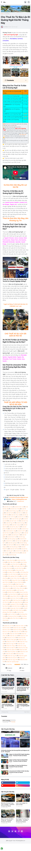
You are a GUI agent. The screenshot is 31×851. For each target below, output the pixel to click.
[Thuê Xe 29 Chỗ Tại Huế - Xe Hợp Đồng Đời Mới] (8, 682)
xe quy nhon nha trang (15, 596)
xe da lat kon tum (12, 536)
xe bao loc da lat (9, 653)
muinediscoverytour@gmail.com (18, 497)
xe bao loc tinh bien (14, 633)
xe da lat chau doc (15, 515)
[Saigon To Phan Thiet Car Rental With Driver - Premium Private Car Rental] (4, 761)
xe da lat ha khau (15, 553)
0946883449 (20, 501)
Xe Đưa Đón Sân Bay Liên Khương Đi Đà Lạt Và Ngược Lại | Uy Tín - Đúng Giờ (15, 751)
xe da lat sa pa (12, 554)
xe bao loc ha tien (18, 631)
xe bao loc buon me (12, 657)
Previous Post (5, 712)
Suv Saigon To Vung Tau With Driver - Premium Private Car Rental (18, 766)
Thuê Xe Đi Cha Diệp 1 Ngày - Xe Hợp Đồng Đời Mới (23, 706)
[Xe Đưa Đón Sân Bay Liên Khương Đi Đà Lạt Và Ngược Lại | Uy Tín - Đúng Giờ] (15, 739)
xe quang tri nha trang (15, 604)
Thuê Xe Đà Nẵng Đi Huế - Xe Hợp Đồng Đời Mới (7, 706)
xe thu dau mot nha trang (14, 586)
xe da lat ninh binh (14, 548)
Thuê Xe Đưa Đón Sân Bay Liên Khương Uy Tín (15, 219)
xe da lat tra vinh (21, 516)
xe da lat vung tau (16, 525)
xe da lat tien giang (16, 518)
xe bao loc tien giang (11, 639)
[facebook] (8, 782)
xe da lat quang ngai (12, 538)
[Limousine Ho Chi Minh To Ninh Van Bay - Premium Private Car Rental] (4, 772)
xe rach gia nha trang (19, 566)
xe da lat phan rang (10, 531)
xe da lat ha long (19, 551)
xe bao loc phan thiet (12, 649)
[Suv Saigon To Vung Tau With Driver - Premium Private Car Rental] (4, 767)
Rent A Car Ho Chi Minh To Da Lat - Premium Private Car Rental (7, 820)
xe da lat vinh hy (21, 531)
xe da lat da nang (19, 541)
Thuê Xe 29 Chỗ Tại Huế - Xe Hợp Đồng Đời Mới (8, 688)
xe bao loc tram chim (12, 641)
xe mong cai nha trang (13, 616)
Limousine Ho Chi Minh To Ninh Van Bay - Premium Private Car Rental (19, 771)
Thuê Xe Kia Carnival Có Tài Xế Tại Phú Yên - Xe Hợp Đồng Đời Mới (23, 689)
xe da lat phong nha (14, 546)
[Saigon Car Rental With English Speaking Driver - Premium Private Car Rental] (4, 756)
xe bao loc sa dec (14, 635)
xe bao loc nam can (20, 625)
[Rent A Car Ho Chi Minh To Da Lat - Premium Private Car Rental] (8, 814)
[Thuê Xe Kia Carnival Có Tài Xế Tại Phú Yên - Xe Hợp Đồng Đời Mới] (23, 682)
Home (2, 13)
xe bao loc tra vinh (11, 637)
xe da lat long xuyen (13, 511)
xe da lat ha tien (9, 513)
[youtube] (8, 785)
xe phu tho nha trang (15, 618)
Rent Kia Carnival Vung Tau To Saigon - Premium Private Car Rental (7, 804)
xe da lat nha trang (12, 592)
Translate (13, 722)
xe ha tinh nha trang (17, 606)
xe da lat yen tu (9, 551)
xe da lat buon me (15, 535)
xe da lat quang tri (12, 543)
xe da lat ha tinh (9, 545)
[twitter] (23, 782)
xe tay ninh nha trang (17, 580)
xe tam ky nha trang (18, 600)
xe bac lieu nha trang (13, 562)
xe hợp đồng (7, 13)
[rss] (22, 831)
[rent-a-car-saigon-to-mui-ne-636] (23, 798)
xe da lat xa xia (19, 513)
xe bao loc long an (11, 645)
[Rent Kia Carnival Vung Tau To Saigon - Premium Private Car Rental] (8, 798)
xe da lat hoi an (9, 541)
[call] (1, 848)
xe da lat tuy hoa (17, 533)
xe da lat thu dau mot (14, 526)
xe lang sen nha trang (15, 608)
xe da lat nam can (19, 506)
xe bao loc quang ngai (12, 661)
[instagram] (23, 785)
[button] (2, 2)
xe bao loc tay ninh (10, 643)
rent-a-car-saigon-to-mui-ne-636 (22, 803)
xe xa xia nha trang (18, 568)
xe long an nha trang (18, 582)
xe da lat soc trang (15, 508)
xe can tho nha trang (15, 564)
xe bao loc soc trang (18, 627)
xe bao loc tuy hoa (12, 655)
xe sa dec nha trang (12, 572)
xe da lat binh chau (14, 528)
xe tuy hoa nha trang (13, 594)
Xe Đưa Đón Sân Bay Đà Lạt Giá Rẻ (15, 186)
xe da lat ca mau (8, 506)
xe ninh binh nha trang (18, 610)
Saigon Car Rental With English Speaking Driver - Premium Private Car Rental (19, 755)
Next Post (26, 712)
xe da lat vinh (19, 545)
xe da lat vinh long (10, 516)
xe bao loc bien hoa (10, 647)
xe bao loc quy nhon (12, 659)
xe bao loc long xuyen (18, 629)
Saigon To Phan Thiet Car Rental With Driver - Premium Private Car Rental (18, 760)
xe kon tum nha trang (15, 598)
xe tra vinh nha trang (13, 574)
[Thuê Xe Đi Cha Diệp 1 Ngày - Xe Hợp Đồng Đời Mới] (23, 699)
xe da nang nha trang (17, 602)
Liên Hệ (25, 113)
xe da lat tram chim (14, 521)
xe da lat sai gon (20, 523)
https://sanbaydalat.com (19, 499)
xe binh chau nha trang (18, 588)
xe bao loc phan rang (12, 651)
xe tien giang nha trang (13, 576)
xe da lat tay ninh (10, 523)
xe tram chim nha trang (16, 578)
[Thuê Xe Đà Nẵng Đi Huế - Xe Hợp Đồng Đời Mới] (8, 699)
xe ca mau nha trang (9, 560)
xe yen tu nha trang (12, 614)
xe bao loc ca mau (8, 625)
